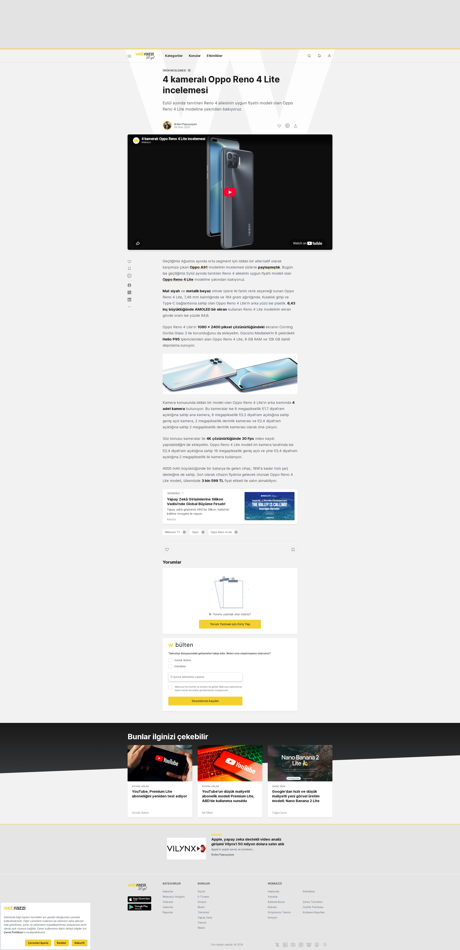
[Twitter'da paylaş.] (129, 292)
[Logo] (145, 55)
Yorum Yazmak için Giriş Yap (230, 624)
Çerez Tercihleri (313, 901)
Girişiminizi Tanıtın (279, 912)
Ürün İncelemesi (174, 70)
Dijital (201, 891)
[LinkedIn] (285, 944)
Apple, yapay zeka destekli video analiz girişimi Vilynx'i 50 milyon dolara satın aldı (247, 841)
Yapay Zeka (278, 786)
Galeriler (168, 907)
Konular (195, 56)
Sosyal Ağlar (140, 786)
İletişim (272, 917)
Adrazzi (171, 519)
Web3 (201, 927)
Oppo (195, 532)
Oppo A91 (199, 267)
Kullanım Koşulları (314, 912)
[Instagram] (300, 944)
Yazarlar (273, 896)
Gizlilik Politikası (313, 907)
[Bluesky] (308, 944)
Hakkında (273, 891)
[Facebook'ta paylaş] (129, 285)
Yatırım (202, 922)
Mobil (201, 907)
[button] (230, 374)
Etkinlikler (214, 56)
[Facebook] (316, 944)
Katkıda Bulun (276, 901)
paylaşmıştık (269, 267)
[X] (277, 944)
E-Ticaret (203, 896)
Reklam (272, 907)
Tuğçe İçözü (279, 812)
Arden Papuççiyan (222, 854)
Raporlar (168, 912)
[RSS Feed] (324, 944)
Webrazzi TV (172, 532)
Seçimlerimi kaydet (205, 701)
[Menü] (129, 56)
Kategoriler (174, 56)
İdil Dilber (207, 812)
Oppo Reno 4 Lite (178, 279)
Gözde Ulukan (140, 812)
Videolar (168, 901)
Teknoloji (203, 912)
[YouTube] (293, 944)
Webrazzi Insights (174, 896)
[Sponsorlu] (270, 506)
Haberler (168, 891)
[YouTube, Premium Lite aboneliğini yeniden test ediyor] (160, 763)
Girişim (202, 901)
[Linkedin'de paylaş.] (129, 299)
